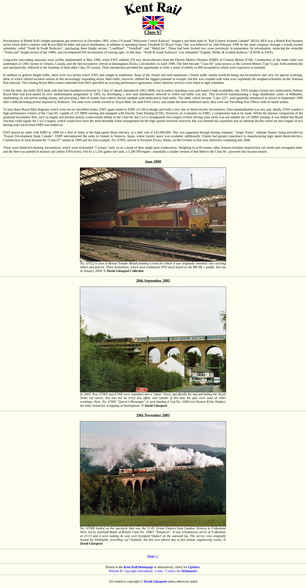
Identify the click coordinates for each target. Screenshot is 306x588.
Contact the (181, 571)
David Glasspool (155, 581)
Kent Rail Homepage (138, 567)
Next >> (153, 556)
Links (159, 571)
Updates (194, 567)
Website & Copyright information (131, 571)
